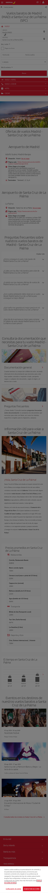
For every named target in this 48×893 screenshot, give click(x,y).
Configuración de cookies (13, 889)
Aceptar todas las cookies (32, 889)
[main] (24, 879)
